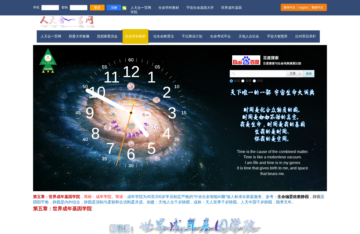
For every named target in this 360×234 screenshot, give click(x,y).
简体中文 (289, 7)
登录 (97, 7)
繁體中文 (317, 7)
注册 (114, 7)
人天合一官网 (141, 8)
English (303, 7)
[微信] (124, 9)
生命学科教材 (168, 8)
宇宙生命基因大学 (200, 8)
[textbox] (261, 73)
